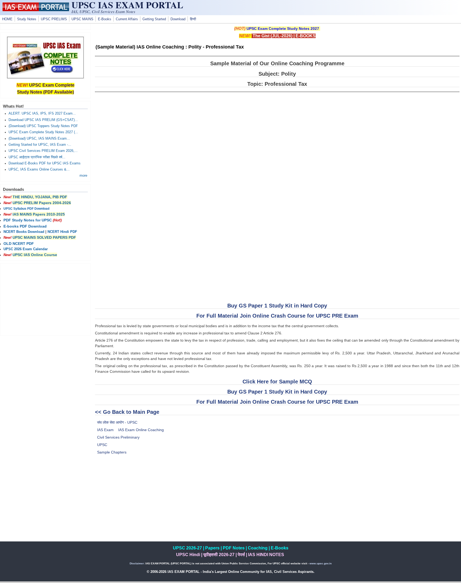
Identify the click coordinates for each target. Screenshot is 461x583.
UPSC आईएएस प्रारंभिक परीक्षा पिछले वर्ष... (37, 157)
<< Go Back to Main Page (127, 412)
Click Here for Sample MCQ (277, 381)
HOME (7, 19)
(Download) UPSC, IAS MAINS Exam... (39, 138)
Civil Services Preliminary (118, 437)
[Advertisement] (277, 504)
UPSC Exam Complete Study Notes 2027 (283, 28)
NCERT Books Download (23, 232)
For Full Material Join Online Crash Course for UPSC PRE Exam (277, 316)
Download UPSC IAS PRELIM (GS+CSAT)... (43, 120)
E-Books (104, 19)
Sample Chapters (111, 452)
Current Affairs (127, 19)
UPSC (102, 445)
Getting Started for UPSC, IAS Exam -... (40, 145)
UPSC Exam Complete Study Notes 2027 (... (43, 132)
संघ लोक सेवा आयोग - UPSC (117, 422)
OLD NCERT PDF (18, 243)
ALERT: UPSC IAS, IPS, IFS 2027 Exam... (42, 113)
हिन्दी (193, 19)
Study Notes (26, 19)
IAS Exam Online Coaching (141, 430)
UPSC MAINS (82, 19)
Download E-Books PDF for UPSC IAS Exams (45, 163)
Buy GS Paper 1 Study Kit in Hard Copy (277, 306)
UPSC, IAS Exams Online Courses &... (39, 169)
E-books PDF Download (25, 226)
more (83, 175)
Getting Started (154, 19)
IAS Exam (105, 430)
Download (177, 19)
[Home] (35, 10)
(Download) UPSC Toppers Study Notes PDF (43, 126)
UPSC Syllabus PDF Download (26, 208)
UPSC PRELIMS (54, 19)
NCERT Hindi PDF (62, 232)
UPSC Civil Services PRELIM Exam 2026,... (43, 151)
